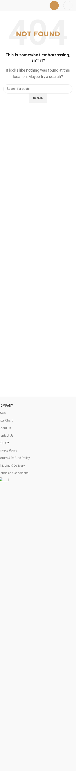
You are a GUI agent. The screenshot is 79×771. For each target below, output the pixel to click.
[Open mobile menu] (54, 5)
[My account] (68, 5)
